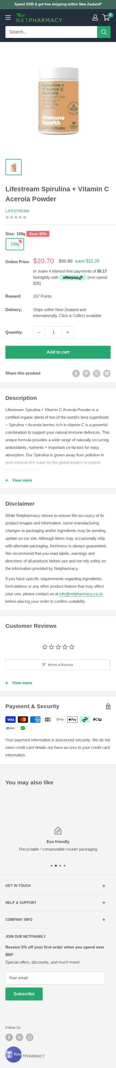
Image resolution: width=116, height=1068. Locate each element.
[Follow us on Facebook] (9, 1037)
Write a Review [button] (60, 664)
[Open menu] (8, 17)
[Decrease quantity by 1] (39, 332)
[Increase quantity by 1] (67, 332)
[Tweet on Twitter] (96, 373)
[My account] (95, 17)
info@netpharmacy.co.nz (81, 593)
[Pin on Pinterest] (86, 373)
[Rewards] (13, 1054)
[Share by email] (107, 373)
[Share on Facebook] (76, 373)
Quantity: (14, 332)
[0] (106, 17)
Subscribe (24, 994)
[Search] (104, 32)
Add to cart (58, 352)
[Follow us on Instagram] (29, 1037)
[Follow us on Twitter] (19, 1037)
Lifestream (17, 211)
